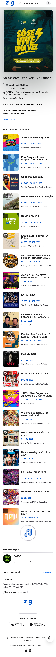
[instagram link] (26, 650)
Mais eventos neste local (15, 592)
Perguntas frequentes (36, 645)
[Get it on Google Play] (38, 624)
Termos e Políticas (17, 645)
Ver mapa (47, 572)
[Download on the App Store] (18, 624)
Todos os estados (30, 3)
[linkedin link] (30, 650)
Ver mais (8, 119)
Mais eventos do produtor (27, 561)
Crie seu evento (28, 611)
